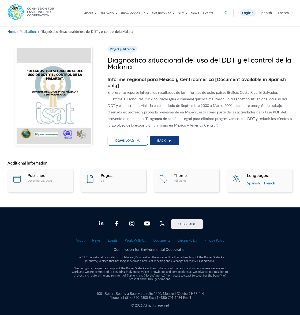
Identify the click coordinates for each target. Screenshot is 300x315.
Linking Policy (187, 240)
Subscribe (187, 223)
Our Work (107, 13)
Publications (28, 31)
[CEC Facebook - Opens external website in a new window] (116, 224)
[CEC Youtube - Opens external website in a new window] (147, 224)
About (88, 13)
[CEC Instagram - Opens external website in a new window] (132, 224)
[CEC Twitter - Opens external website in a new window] (162, 224)
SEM (181, 13)
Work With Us (135, 240)
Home (12, 31)
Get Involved (162, 13)
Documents (161, 240)
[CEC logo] (31, 13)
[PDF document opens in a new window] (54, 97)
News (195, 13)
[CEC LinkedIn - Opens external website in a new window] (101, 224)
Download (124, 140)
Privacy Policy (214, 240)
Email (187, 297)
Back (161, 140)
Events (208, 13)
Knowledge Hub (133, 13)
